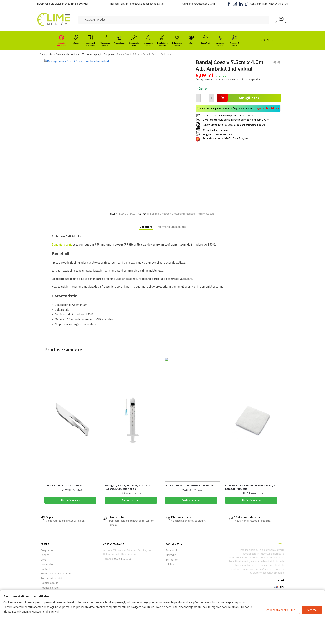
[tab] (146, 223)
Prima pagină (46, 54)
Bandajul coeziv (62, 244)
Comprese (109, 54)
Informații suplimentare (171, 226)
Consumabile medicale (68, 54)
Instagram (172, 559)
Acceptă (312, 610)
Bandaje (154, 213)
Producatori (47, 564)
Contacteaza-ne (70, 500)
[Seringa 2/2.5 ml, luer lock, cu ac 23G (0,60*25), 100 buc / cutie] (132, 420)
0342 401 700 (224, 124)
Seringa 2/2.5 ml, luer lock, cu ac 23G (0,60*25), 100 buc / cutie (127, 487)
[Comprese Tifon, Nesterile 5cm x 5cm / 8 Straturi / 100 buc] (252, 420)
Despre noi (47, 550)
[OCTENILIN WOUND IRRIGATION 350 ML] (192, 420)
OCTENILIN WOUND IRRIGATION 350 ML (189, 485)
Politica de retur (50, 587)
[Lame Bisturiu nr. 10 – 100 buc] (72, 420)
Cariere (45, 555)
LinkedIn (171, 555)
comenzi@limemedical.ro (251, 124)
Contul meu (281, 22)
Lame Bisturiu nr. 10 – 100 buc (63, 485)
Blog (43, 559)
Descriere (146, 226)
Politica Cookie (49, 582)
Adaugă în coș (249, 98)
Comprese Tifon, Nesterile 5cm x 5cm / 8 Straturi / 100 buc (250, 487)
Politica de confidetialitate (56, 573)
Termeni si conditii (51, 578)
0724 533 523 (122, 558)
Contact (45, 569)
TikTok (170, 564)
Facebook (172, 550)
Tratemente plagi (91, 54)
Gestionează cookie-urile (280, 610)
